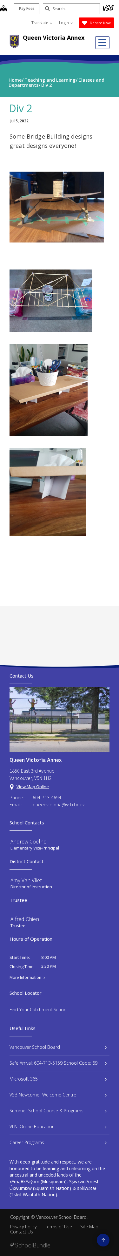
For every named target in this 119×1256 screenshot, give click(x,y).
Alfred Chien (24, 919)
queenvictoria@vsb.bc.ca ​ (59, 804)
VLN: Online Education (32, 1126)
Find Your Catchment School (39, 1010)
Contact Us (21, 1232)
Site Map (89, 1227)
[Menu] (102, 42)
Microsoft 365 (24, 1079)
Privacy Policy (23, 1227)
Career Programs (27, 1142)
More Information (25, 977)
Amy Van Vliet (26, 880)
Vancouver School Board (35, 1047)
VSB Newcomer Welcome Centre (43, 1095)
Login (64, 22)
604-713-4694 (47, 797)
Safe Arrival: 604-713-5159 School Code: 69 (53, 1063)
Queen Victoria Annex (53, 37)
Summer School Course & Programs (46, 1111)
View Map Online (33, 786)
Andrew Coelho (28, 841)
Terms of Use (58, 1227)
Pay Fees (27, 8)
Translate (40, 22)
